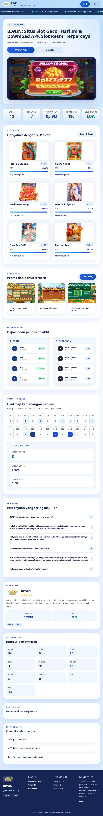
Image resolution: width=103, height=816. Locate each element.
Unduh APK (21, 49)
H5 (95, 4)
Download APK (34, 781)
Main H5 (50, 49)
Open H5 (32, 785)
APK (85, 4)
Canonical (32, 788)
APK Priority (87, 276)
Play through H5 (17, 174)
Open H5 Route (86, 134)
